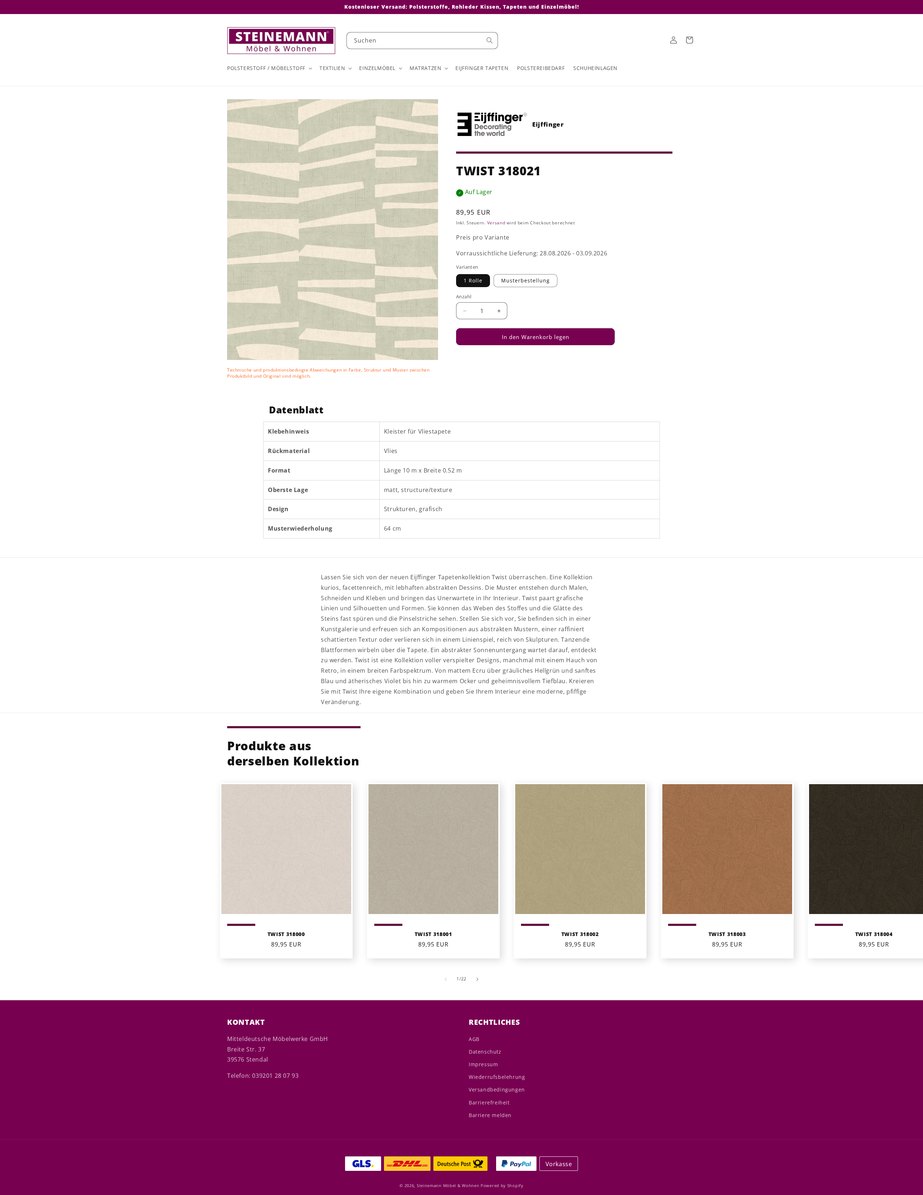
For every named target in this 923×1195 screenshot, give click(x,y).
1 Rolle (473, 280)
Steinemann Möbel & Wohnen (448, 1185)
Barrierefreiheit (489, 1102)
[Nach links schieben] (446, 979)
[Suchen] (490, 40)
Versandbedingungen (497, 1089)
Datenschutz (485, 1051)
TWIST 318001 (433, 934)
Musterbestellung (525, 280)
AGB (474, 1039)
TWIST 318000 (286, 934)
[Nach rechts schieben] (477, 979)
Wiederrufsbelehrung (497, 1076)
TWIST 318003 (727, 934)
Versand (496, 223)
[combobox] (422, 40)
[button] (269, 68)
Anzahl (463, 296)
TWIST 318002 (580, 934)
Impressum (483, 1064)
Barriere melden (490, 1115)
